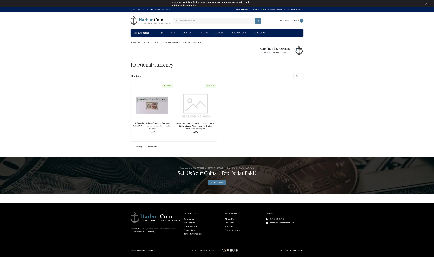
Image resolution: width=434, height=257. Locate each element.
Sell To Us (203, 33)
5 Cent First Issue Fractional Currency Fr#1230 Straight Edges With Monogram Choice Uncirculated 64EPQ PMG (195, 126)
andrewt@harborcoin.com (282, 223)
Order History (190, 226)
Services (219, 33)
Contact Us (259, 33)
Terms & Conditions (193, 234)
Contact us (285, 52)
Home (172, 33)
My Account (189, 223)
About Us (186, 33)
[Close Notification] (426, 3)
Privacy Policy (190, 230)
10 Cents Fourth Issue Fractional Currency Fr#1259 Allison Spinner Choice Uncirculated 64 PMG (152, 126)
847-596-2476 (138, 10)
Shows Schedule (238, 33)
